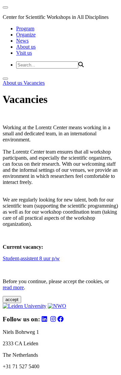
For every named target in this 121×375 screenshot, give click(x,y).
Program (25, 28)
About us (26, 47)
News (22, 41)
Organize (26, 34)
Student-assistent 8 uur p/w (31, 258)
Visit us (24, 53)
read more (13, 287)
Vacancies (34, 83)
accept (11, 299)
